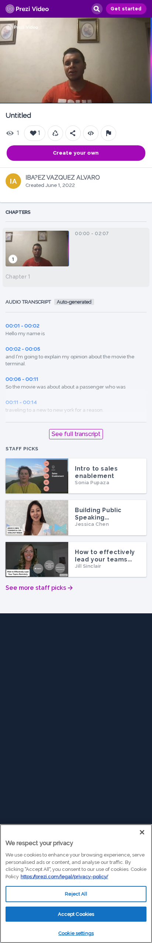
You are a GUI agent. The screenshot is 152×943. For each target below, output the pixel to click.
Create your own (76, 153)
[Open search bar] (96, 8)
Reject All (76, 894)
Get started (126, 8)
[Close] (142, 832)
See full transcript (76, 433)
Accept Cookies (76, 914)
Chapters (18, 212)
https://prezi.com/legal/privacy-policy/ (64, 876)
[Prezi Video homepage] (27, 9)
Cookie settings (76, 933)
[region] (76, 883)
